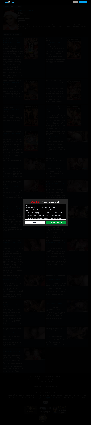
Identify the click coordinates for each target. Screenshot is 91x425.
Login (75, 2)
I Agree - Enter (56, 223)
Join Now (82, 2)
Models (51, 2)
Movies (57, 2)
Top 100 (63, 2)
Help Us (69, 2)
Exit (35, 223)
